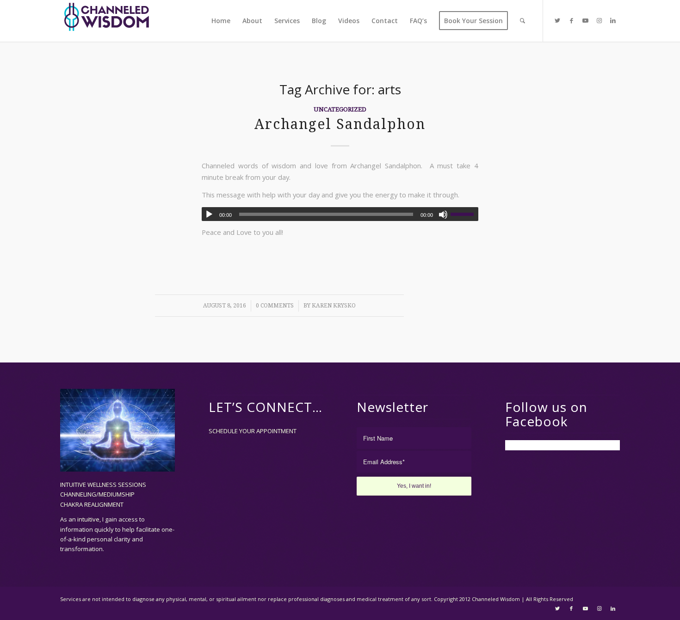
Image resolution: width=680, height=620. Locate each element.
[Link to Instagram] (599, 20)
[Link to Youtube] (585, 20)
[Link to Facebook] (571, 20)
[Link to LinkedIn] (613, 20)
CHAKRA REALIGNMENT (92, 504)
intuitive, (89, 519)
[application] (340, 214)
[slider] (464, 214)
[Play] (209, 214)
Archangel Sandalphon (340, 124)
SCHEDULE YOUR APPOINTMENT (253, 431)
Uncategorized (340, 109)
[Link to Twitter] (557, 20)
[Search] (522, 21)
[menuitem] (220, 21)
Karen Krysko (334, 305)
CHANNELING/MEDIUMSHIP (97, 494)
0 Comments (275, 305)
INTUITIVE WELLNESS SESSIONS (103, 484)
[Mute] (443, 214)
